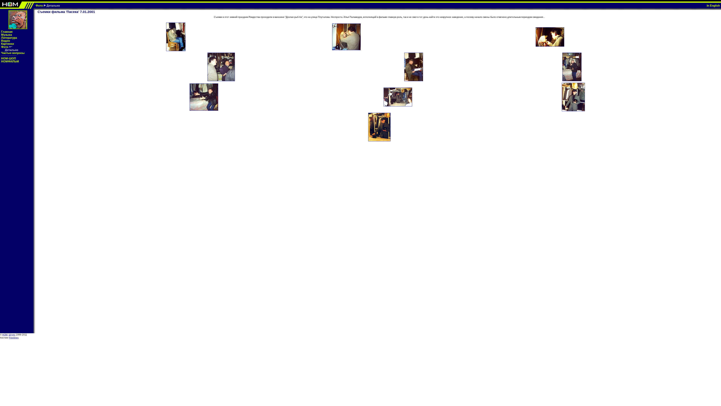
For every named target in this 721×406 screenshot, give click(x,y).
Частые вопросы (13, 53)
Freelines (14, 337)
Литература (9, 37)
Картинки (7, 43)
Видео (5, 40)
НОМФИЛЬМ (10, 61)
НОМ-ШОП (8, 58)
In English (713, 5)
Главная (7, 31)
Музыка (6, 34)
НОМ (5, 334)
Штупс (12, 334)
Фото (39, 5)
